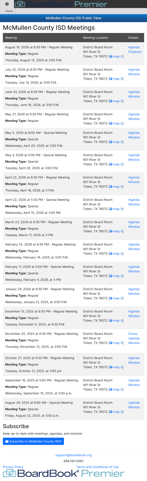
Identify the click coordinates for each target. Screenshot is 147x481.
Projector (135, 52)
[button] (7, 4)
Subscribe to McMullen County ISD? (34, 441)
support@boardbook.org (74, 455)
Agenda (134, 47)
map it (117, 56)
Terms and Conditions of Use (97, 467)
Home (9, 11)
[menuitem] (7, 4)
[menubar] (54, 4)
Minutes (134, 74)
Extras (133, 334)
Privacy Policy (13, 467)
